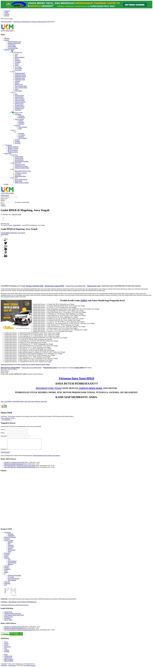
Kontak (6, 184)
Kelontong (7, 583)
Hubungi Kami (8, 616)
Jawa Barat (18, 67)
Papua (16, 89)
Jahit (9, 543)
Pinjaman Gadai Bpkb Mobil (34, 286)
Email (2, 433)
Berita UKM (7, 153)
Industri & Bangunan (10, 537)
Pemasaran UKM (20, 164)
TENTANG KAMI (6, 21)
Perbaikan (21, 136)
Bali (16, 55)
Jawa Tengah (18, 68)
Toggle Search (5, 195)
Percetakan (11, 546)
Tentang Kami (8, 612)
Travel (9, 551)
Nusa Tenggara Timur (21, 87)
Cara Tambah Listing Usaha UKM (14, 615)
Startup (6, 572)
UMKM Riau (12, 665)
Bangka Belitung (19, 57)
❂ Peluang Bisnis (13, 150)
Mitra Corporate (8, 659)
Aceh (16, 54)
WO (5, 585)
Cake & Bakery (22, 127)
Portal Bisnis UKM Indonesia (21, 21)
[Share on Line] (5, 250)
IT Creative (21, 135)
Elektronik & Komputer (14, 575)
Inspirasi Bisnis (19, 160)
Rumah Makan (12, 562)
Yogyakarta (18, 110)
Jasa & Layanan (19, 119)
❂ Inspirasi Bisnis (13, 152)
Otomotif (17, 141)
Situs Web (3, 436)
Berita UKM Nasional (21, 179)
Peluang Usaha (19, 158)
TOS (5, 648)
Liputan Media (12, 46)
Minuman (10, 564)
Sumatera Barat (19, 105)
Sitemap (6, 650)
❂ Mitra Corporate (13, 148)
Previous (4, 419)
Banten (17, 59)
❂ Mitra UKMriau (13, 147)
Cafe (9, 559)
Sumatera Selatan (20, 106)
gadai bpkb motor (29, 401)
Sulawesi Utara (19, 103)
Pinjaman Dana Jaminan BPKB (54, 286)
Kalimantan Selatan (20, 75)
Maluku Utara (19, 84)
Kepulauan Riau (19, 95)
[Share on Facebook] (5, 240)
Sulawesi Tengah (19, 100)
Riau (16, 94)
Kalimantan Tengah (20, 76)
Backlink (6, 651)
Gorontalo (18, 62)
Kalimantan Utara (20, 78)
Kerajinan (17, 143)
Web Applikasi (22, 138)
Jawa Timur (18, 70)
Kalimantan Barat (20, 73)
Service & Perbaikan (13, 578)
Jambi (16, 65)
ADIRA (83, 300)
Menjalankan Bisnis (20, 176)
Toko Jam (7, 582)
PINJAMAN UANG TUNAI (48, 388)
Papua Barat (18, 90)
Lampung (17, 81)
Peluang (6, 40)
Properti (17, 140)
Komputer (21, 133)
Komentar (4, 449)
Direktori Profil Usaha (14, 43)
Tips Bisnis (18, 174)
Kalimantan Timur (20, 79)
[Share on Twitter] (5, 244)
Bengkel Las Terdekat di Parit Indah (14, 462)
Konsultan (21, 122)
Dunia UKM (18, 181)
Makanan (17, 125)
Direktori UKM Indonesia (38, 21)
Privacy (6, 645)
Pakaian (6, 567)
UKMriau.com (19, 664)
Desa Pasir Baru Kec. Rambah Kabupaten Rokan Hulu (19, 465)
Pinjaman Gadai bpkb (41, 401)
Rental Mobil (11, 550)
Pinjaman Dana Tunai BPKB (76, 378)
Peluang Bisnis (19, 156)
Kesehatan (21, 124)
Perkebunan (21, 117)
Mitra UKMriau (8, 661)
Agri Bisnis (18, 114)
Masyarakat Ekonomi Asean (23, 171)
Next (9, 419)
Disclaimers (7, 618)
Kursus (6, 556)
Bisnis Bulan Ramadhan (21, 161)
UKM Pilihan (11, 45)
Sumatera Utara (19, 108)
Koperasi (6, 554)
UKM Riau (4, 665)
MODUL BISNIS (22, 173)
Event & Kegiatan (13, 48)
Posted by (16, 214)
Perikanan (21, 116)
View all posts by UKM (8, 418)
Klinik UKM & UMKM (22, 182)
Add (11, 18)
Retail (20, 128)
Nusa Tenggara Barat (21, 86)
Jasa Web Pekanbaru (30, 665)
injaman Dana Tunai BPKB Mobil (75, 286)
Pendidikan (7, 569)
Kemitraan (9, 145)
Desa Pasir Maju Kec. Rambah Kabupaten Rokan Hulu (19, 467)
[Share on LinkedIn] (5, 256)
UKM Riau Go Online (21, 166)
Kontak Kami (8, 657)
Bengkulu (17, 60)
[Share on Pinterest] (5, 253)
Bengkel (20, 120)
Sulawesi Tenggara (20, 102)
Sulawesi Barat (19, 97)
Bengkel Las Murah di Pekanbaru (13, 464)
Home (7, 38)
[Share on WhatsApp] (5, 247)
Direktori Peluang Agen (14, 41)
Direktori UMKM (9, 49)
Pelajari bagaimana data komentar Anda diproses (46, 455)
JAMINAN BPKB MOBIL (91, 388)
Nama (2, 429)
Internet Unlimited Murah (22, 168)
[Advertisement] (76, 271)
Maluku (17, 83)
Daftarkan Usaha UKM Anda (12, 613)
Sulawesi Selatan (19, 98)
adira (2, 401)
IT (15, 132)
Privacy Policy (8, 620)
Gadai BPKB (17, 225)
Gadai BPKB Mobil (18, 401)
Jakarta (17, 63)
